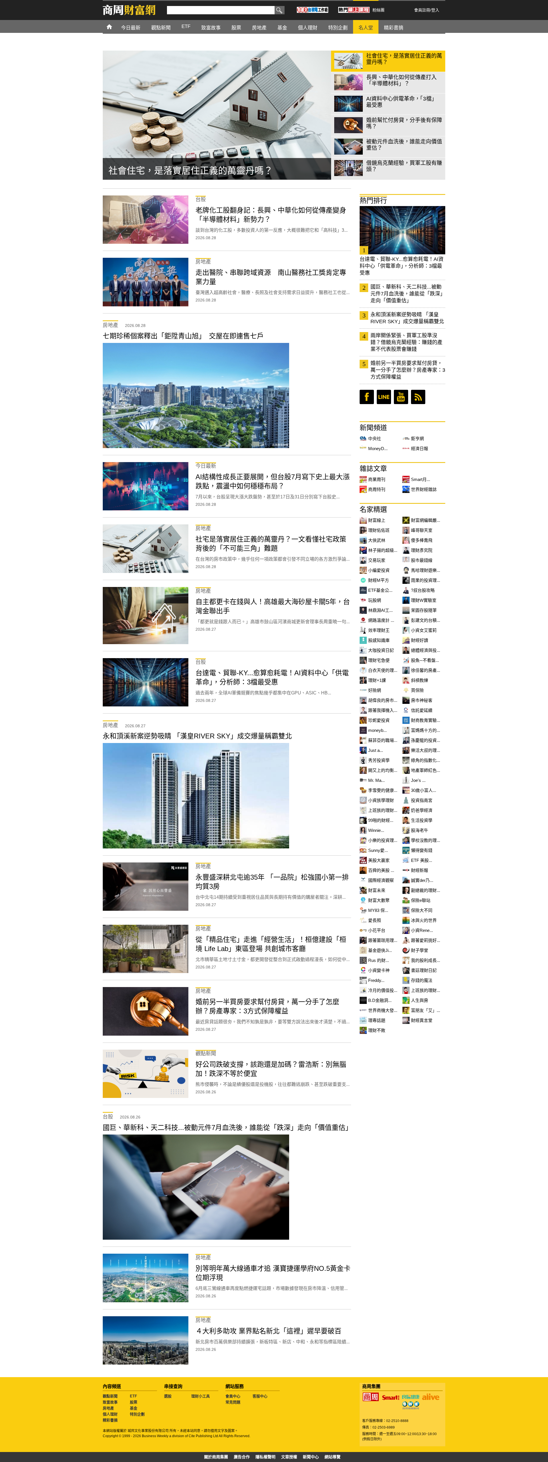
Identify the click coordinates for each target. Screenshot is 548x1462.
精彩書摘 (110, 1420)
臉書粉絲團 (367, 397)
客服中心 (260, 1396)
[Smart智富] (390, 1397)
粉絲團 (378, 10)
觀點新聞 (110, 1396)
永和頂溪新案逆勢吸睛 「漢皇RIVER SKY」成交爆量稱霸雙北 (407, 318)
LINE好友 (384, 397)
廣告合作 (242, 1457)
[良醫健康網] (410, 1397)
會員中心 (232, 1396)
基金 (133, 1408)
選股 (168, 1396)
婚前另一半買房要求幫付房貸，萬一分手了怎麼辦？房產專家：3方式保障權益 (407, 370)
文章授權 (289, 1457)
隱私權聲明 (265, 1457)
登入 (435, 10)
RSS (418, 397)
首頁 (114, 26)
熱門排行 (373, 200)
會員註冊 (422, 10)
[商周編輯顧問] (410, 1405)
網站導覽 (333, 1457)
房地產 (108, 1408)
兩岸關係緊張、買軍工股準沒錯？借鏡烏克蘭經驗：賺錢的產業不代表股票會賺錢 (406, 342)
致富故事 (110, 1402)
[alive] (430, 1397)
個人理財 (110, 1414)
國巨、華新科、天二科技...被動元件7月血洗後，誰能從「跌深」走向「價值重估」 (407, 293)
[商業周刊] (370, 1397)
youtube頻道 (401, 397)
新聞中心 (311, 1457)
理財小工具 (200, 1396)
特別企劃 (137, 1414)
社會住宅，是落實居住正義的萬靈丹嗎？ (190, 170)
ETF (133, 1396)
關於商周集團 (216, 1457)
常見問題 (232, 1402)
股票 (133, 1402)
